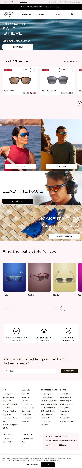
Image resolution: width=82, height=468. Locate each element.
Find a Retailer (64, 2)
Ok (48, 465)
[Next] (79, 103)
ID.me (24, 442)
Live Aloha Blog (27, 439)
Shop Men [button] (61, 166)
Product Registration (49, 401)
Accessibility (65, 411)
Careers (25, 401)
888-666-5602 (64, 436)
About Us (25, 397)
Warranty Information (49, 404)
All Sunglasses (8, 394)
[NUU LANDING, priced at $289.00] (20, 81)
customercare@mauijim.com (67, 441)
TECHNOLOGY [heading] (9, 435)
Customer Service (75, 2)
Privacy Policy (65, 397)
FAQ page (62, 445)
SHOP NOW (18, 47)
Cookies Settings (66, 404)
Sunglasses (26, 14)
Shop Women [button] (20, 166)
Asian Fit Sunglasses (10, 418)
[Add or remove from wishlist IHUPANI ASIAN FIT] (72, 70)
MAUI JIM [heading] (26, 390)
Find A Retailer (27, 404)
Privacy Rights (65, 401)
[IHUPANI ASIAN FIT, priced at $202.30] (57, 81)
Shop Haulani (17, 201)
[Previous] (71, 103)
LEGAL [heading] (63, 390)
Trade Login (26, 414)
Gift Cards (6, 428)
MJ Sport (6, 421)
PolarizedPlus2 (8, 439)
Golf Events (26, 411)
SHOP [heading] (5, 390)
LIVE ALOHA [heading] (27, 435)
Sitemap (63, 414)
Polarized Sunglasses (10, 425)
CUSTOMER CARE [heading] (49, 390)
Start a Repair (46, 394)
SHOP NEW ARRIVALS (54, 7)
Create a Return (47, 397)
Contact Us (26, 394)
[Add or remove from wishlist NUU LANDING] (34, 70)
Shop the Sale (70, 62)
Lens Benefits (8, 442)
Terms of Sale (65, 408)
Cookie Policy (55, 460)
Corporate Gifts (53, 2)
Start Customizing (64, 236)
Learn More (23, 2)
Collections (43, 14)
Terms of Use (65, 394)
